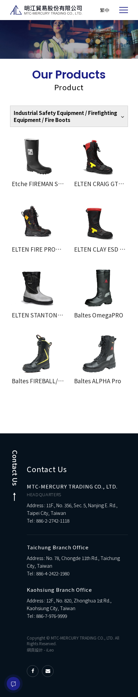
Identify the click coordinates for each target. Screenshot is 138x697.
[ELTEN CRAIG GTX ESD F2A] (100, 156)
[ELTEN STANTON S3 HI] (38, 287)
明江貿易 (46, 10)
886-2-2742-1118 (52, 520)
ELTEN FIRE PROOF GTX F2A (49, 249)
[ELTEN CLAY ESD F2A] (100, 222)
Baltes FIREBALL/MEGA (42, 381)
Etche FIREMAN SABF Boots (48, 183)
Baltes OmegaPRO (98, 315)
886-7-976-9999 (51, 615)
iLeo (50, 650)
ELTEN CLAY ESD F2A (101, 249)
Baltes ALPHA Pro (97, 381)
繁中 (104, 10)
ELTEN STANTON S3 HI (42, 315)
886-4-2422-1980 (52, 573)
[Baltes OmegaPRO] (100, 287)
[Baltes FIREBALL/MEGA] (38, 353)
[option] (69, 39)
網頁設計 (35, 650)
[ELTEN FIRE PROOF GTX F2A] (38, 222)
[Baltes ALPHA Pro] (100, 353)
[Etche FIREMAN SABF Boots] (38, 156)
